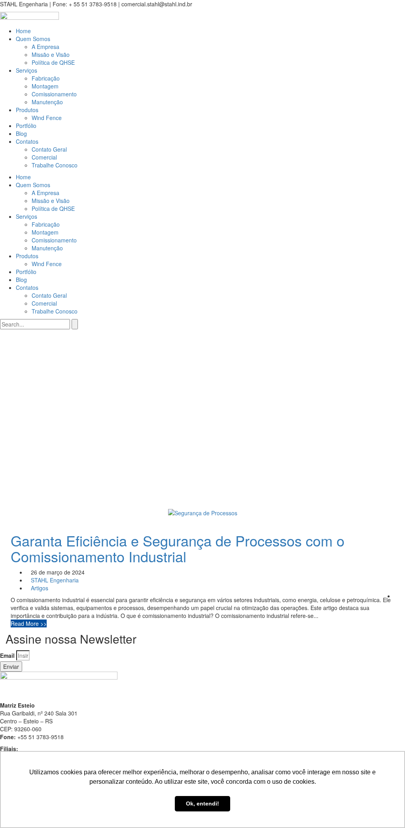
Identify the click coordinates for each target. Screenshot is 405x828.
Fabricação (46, 78)
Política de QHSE (53, 62)
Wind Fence (47, 118)
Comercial (44, 157)
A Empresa (45, 47)
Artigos (39, 588)
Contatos (27, 141)
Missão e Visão (51, 54)
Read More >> (29, 623)
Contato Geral (49, 149)
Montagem (45, 86)
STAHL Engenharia (55, 580)
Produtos (27, 110)
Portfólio (26, 126)
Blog (21, 133)
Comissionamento (54, 94)
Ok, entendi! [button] (202, 803)
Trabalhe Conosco (55, 165)
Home (23, 31)
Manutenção (47, 102)
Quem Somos (33, 39)
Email (7, 655)
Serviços (26, 70)
